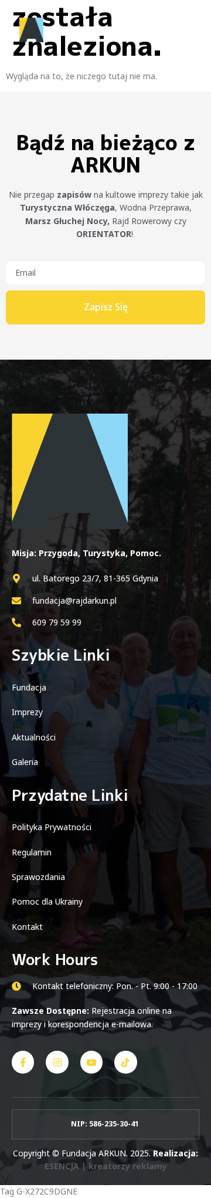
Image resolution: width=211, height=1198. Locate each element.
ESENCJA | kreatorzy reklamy (106, 1166)
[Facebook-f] (23, 1062)
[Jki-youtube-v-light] (91, 1062)
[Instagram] (57, 1062)
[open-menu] (186, 31)
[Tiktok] (125, 1062)
